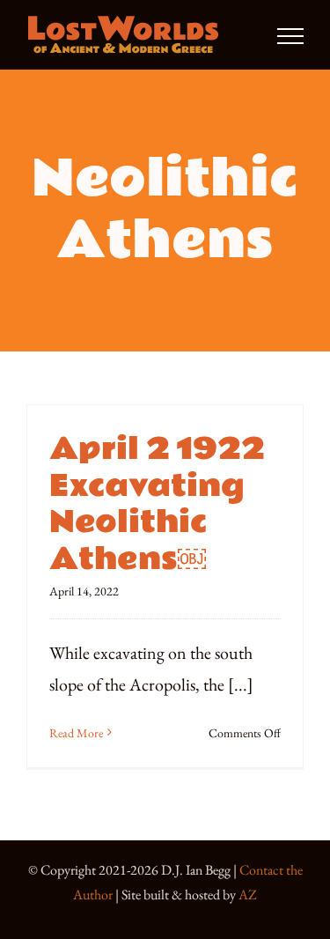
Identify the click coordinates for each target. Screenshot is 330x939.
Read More (76, 733)
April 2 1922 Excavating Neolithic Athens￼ (157, 504)
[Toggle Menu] (290, 36)
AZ (247, 894)
